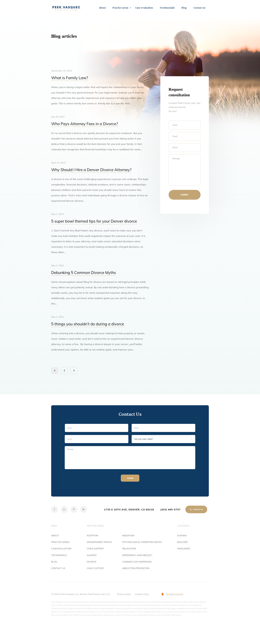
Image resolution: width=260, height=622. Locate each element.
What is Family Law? (69, 77)
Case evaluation (144, 8)
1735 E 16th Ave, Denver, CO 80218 (129, 509)
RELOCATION (129, 548)
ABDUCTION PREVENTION (135, 568)
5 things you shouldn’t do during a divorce (87, 324)
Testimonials (167, 8)
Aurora (182, 535)
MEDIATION (128, 535)
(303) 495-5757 (170, 509)
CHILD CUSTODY (95, 568)
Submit (184, 194)
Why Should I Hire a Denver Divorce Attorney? (91, 169)
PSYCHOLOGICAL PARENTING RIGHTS (142, 542)
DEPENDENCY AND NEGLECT (137, 555)
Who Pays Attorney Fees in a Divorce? (84, 123)
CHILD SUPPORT (95, 548)
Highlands (183, 548)
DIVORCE (91, 561)
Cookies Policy (142, 594)
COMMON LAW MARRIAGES (137, 561)
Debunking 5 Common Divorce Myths (83, 272)
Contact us (199, 8)
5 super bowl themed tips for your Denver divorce (94, 221)
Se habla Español (174, 594)
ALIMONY (92, 555)
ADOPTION (92, 535)
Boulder (182, 542)
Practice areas (120, 8)
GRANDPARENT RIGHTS (99, 542)
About (102, 8)
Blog (184, 8)
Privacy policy (124, 594)
